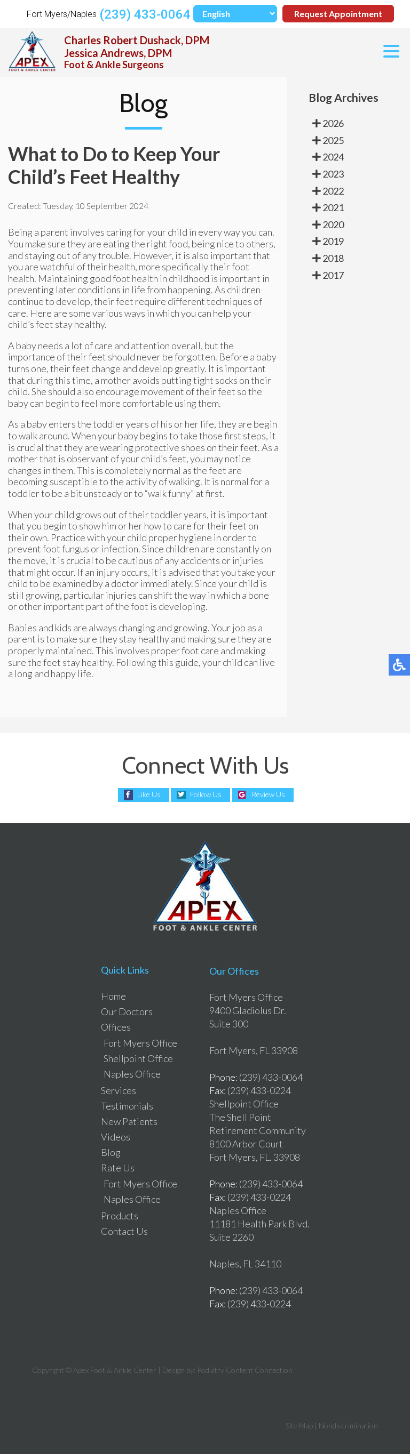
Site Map (299, 1425)
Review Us (268, 794)
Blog (111, 1152)
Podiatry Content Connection (245, 1370)
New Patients (129, 1121)
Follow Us (206, 794)
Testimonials (127, 1106)
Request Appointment (338, 14)
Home (113, 996)
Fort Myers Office (140, 1043)
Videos (115, 1137)
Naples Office (132, 1074)
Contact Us (124, 1231)
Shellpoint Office (138, 1058)
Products (119, 1216)
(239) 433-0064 (145, 14)
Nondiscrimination (348, 1425)
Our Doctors (127, 1011)
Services (118, 1090)
